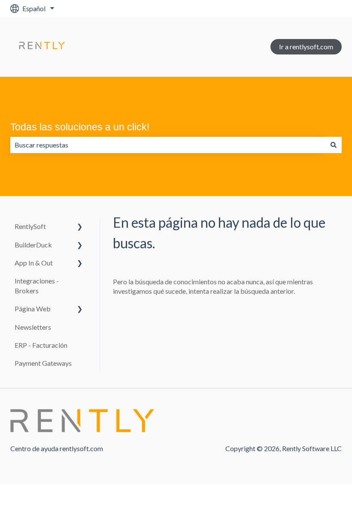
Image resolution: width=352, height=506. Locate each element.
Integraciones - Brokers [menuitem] (37, 285)
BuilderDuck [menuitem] (33, 245)
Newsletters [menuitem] (33, 327)
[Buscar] (333, 145)
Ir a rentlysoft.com (306, 46)
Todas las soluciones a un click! (79, 127)
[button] (80, 227)
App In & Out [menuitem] (34, 263)
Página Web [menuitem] (33, 308)
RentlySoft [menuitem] (30, 226)
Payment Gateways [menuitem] (43, 363)
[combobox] (167, 145)
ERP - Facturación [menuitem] (41, 345)
